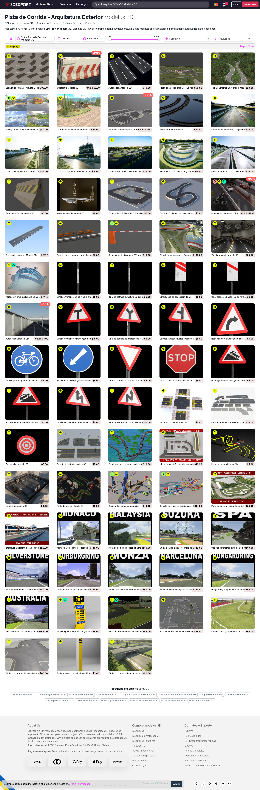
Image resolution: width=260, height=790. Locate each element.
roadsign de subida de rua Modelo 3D (24, 422)
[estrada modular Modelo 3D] (181, 403)
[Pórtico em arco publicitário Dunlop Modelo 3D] (27, 278)
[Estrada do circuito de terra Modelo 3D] (181, 194)
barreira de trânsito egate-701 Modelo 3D (128, 255)
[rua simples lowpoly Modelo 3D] (27, 236)
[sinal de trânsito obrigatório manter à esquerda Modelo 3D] (79, 361)
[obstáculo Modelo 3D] (79, 68)
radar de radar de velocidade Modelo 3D (77, 673)
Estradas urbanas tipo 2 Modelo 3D (125, 129)
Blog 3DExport (140, 760)
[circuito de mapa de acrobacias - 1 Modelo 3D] (181, 487)
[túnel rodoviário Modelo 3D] (233, 236)
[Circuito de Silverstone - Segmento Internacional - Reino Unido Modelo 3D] (233, 110)
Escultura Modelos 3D (24, 694)
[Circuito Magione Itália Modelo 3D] (130, 152)
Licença (189, 745)
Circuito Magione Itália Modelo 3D (124, 171)
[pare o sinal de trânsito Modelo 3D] (181, 361)
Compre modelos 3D (146, 725)
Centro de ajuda (193, 736)
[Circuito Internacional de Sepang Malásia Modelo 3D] (181, 236)
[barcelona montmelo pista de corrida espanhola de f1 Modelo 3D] (181, 570)
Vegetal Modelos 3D (211, 694)
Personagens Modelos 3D (53, 694)
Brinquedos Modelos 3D (60, 700)
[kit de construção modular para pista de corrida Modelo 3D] (181, 445)
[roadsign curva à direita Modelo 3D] (233, 319)
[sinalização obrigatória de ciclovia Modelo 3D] (27, 361)
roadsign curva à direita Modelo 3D (228, 338)
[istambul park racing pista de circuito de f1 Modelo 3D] (27, 528)
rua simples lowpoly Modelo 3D (21, 255)
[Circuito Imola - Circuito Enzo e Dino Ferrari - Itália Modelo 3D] (79, 152)
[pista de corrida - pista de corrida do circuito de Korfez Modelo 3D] (233, 487)
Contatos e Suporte (198, 725)
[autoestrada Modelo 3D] (27, 319)
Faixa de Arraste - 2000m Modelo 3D (229, 171)
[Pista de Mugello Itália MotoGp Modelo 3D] (181, 68)
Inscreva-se (250, 4)
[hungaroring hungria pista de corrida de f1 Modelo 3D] (233, 570)
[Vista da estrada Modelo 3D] (79, 194)
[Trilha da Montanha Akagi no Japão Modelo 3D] (233, 68)
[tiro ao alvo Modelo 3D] (27, 445)
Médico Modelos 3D (87, 700)
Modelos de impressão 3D (146, 736)
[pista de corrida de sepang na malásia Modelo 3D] (130, 528)
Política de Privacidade (197, 755)
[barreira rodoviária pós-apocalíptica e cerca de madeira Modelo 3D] (79, 236)
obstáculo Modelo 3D (67, 87)
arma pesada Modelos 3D (145, 700)
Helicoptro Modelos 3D (115, 700)
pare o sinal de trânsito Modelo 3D (176, 380)
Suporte (189, 731)
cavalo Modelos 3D (107, 694)
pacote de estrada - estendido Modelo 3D (232, 422)
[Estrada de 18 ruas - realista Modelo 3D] (27, 68)
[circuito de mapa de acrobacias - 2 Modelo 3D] (130, 487)
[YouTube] (229, 784)
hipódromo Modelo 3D (16, 506)
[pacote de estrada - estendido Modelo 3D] (233, 403)
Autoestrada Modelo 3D (120, 87)
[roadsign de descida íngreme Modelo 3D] (233, 361)
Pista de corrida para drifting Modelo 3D (179, 171)
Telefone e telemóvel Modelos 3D (178, 694)
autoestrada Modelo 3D (17, 338)
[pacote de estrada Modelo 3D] (79, 445)
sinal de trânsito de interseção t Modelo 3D (78, 338)
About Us (34, 725)
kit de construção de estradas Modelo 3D (26, 673)
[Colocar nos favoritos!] (44, 81)
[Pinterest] (210, 784)
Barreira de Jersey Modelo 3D (20, 213)
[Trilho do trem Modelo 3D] (181, 110)
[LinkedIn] (223, 784)
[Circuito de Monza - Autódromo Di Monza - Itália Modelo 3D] (27, 152)
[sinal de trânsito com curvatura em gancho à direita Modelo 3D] (79, 278)
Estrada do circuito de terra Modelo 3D (178, 213)
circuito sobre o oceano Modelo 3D (125, 464)
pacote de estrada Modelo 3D (71, 464)
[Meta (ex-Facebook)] (216, 784)
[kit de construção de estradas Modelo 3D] (27, 654)
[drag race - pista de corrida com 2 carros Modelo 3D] (233, 194)
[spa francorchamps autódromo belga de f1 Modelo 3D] (233, 528)
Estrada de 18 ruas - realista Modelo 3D (25, 87)
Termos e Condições (195, 760)
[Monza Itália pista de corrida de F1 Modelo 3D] (130, 570)
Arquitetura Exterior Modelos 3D (139, 694)
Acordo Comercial (194, 750)
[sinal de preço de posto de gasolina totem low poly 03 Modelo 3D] (79, 612)
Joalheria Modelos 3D (237, 694)
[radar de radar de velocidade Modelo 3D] (79, 654)
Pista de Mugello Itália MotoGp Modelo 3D (180, 87)
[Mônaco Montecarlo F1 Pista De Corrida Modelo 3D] (79, 528)
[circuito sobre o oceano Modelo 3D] (130, 445)
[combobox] (189, 38)
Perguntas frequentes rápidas (200, 740)
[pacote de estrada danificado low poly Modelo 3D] (181, 612)
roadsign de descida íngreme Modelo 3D (231, 380)
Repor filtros (247, 46)
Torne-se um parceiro (143, 755)
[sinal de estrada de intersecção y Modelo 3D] (130, 319)
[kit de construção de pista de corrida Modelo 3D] (233, 612)
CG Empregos (139, 765)
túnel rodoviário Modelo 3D (224, 255)
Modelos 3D (138, 731)
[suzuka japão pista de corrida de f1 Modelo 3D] (181, 528)
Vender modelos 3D (143, 750)
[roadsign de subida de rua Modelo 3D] (27, 403)
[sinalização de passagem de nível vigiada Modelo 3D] (233, 278)
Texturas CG (138, 745)
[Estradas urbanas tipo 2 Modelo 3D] (130, 110)
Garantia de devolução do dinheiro (203, 765)
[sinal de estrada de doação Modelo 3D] (130, 361)
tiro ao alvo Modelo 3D (17, 464)
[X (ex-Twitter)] (203, 784)
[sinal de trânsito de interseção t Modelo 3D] (79, 319)
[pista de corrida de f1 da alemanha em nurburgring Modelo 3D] (79, 570)
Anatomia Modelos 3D (202, 700)
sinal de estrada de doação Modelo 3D (127, 380)
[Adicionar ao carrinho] (38, 81)
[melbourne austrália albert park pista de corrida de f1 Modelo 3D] (27, 612)
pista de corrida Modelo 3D (224, 464)
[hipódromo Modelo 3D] (27, 487)
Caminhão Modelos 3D (174, 700)
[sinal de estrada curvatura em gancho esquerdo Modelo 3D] (130, 278)
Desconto (67, 38)
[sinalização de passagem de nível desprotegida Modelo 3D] (181, 278)
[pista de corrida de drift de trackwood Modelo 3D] (130, 612)
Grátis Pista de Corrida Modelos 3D (33, 38)
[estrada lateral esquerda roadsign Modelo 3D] (181, 319)
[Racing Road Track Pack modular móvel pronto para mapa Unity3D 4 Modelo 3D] (27, 110)
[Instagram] (196, 784)
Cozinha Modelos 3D (82, 694)
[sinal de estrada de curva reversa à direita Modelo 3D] (130, 403)
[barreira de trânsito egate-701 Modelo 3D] (130, 236)
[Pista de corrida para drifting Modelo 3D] (181, 152)
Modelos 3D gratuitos (143, 740)
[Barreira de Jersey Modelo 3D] (27, 194)
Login (236, 4)
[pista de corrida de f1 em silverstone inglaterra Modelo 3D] (27, 570)
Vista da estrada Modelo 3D (70, 213)
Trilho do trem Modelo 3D (172, 129)
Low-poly (92, 38)
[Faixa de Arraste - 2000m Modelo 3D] (233, 152)
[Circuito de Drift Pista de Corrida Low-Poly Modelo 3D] (130, 194)
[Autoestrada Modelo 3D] (130, 68)
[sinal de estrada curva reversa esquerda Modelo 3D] (79, 403)
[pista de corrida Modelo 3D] (233, 445)
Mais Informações (80, 783)
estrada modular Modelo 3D (173, 422)
